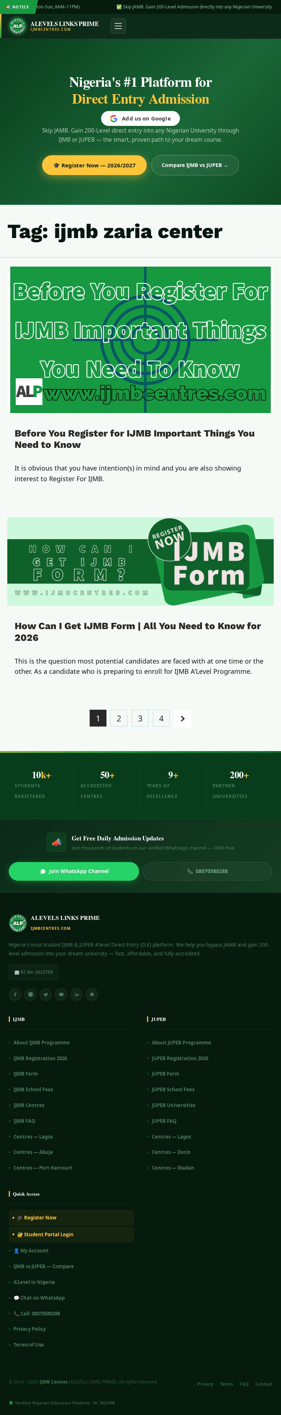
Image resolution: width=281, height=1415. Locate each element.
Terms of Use (29, 1344)
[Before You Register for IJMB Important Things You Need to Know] (140, 340)
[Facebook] (15, 994)
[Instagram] (30, 994)
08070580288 (212, 871)
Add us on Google (146, 118)
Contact (263, 1384)
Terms (226, 1384)
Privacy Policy (30, 1329)
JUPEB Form (165, 1073)
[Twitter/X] (46, 994)
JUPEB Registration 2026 (180, 1058)
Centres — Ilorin (171, 1152)
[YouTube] (61, 994)
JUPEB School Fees (173, 1089)
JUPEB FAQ (164, 1121)
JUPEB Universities (173, 1105)
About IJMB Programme (42, 1042)
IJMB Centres (29, 1105)
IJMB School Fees (33, 1089)
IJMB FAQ (24, 1121)
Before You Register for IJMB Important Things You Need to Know (135, 439)
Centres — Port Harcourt (43, 1168)
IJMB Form (26, 1073)
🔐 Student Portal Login (45, 1234)
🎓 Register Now (36, 1217)
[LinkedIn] (76, 994)
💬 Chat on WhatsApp (39, 1298)
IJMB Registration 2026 (40, 1058)
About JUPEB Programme (181, 1042)
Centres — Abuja (33, 1152)
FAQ (244, 1384)
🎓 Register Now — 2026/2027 (94, 165)
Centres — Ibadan (173, 1168)
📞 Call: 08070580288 (37, 1313)
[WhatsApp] (92, 994)
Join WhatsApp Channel (79, 871)
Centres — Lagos (33, 1136)
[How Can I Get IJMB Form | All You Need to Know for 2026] (140, 561)
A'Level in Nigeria (34, 1282)
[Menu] (118, 26)
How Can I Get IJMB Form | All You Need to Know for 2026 (138, 631)
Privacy (205, 1384)
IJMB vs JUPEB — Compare (44, 1266)
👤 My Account (31, 1250)
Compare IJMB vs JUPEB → (195, 164)
